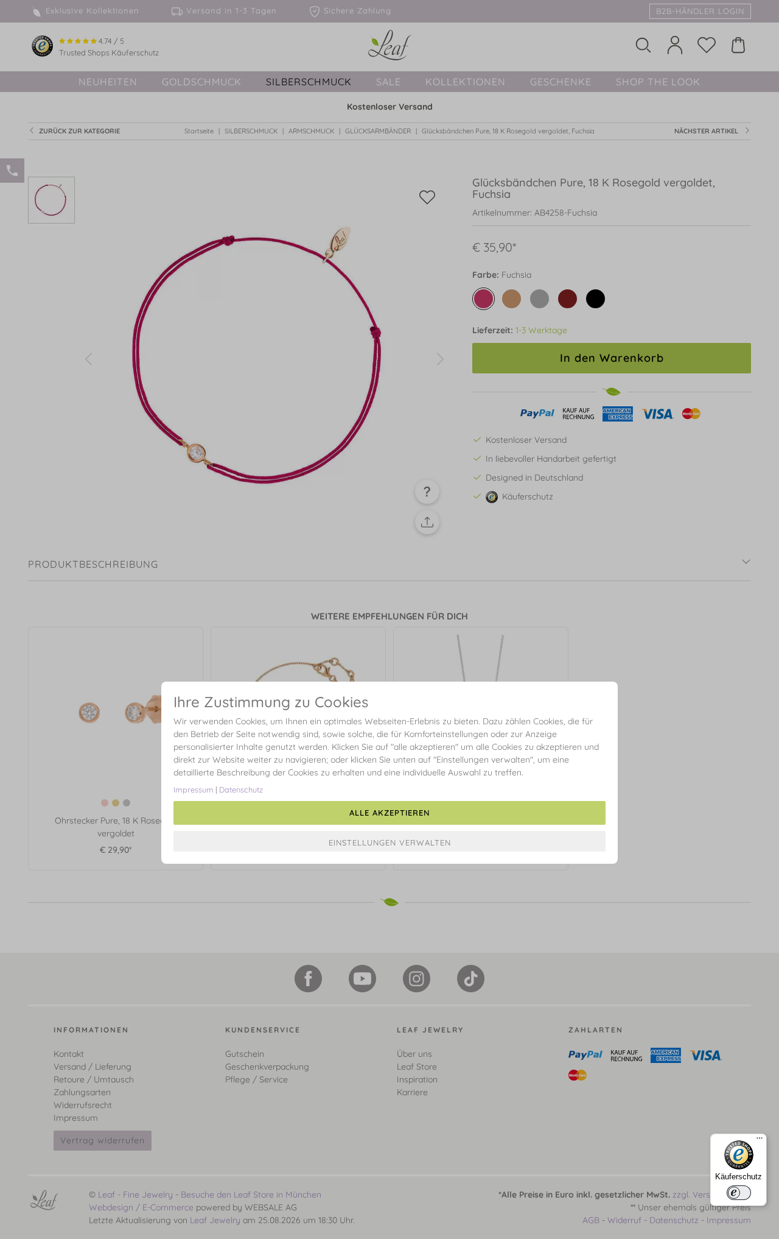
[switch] (739, 1192)
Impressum (193, 789)
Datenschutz (241, 789)
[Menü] (759, 1141)
